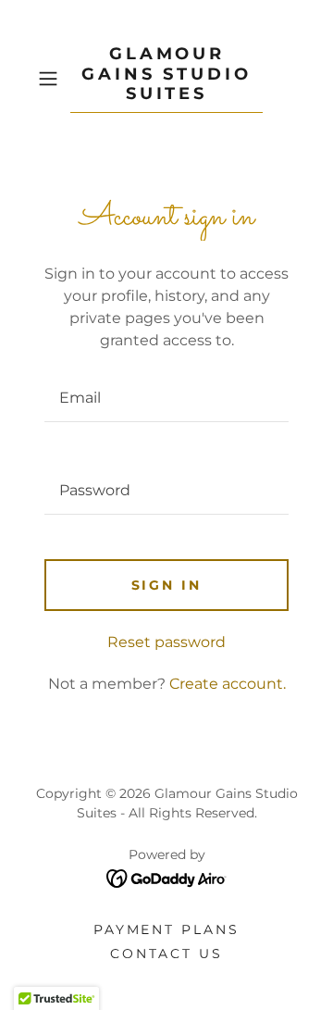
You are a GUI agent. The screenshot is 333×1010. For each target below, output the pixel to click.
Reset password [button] (166, 642)
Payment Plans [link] (166, 929)
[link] (166, 78)
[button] (50, 78)
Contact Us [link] (167, 953)
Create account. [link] (227, 683)
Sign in (167, 585)
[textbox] (166, 398)
